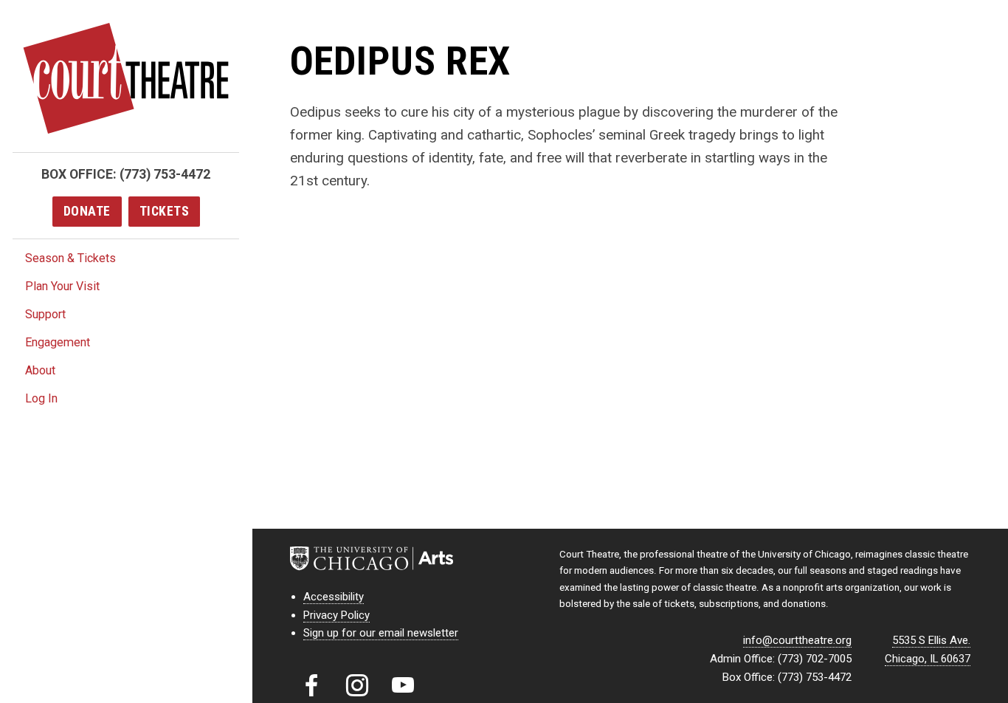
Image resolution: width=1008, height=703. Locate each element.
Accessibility (333, 596)
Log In (41, 398)
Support (45, 314)
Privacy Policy (336, 615)
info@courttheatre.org (797, 640)
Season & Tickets (70, 258)
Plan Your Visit (62, 286)
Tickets (164, 211)
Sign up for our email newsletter (380, 632)
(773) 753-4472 (165, 174)
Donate (87, 211)
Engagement (57, 342)
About (40, 370)
